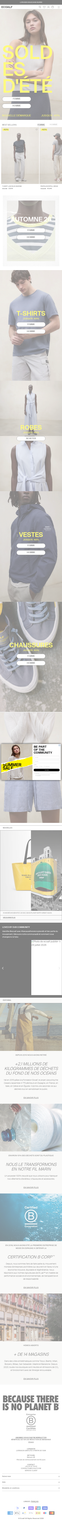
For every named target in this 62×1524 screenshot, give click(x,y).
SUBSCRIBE (47, 770)
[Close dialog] (59, 745)
